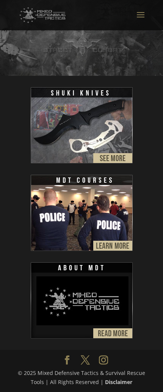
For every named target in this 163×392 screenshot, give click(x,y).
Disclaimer (118, 382)
